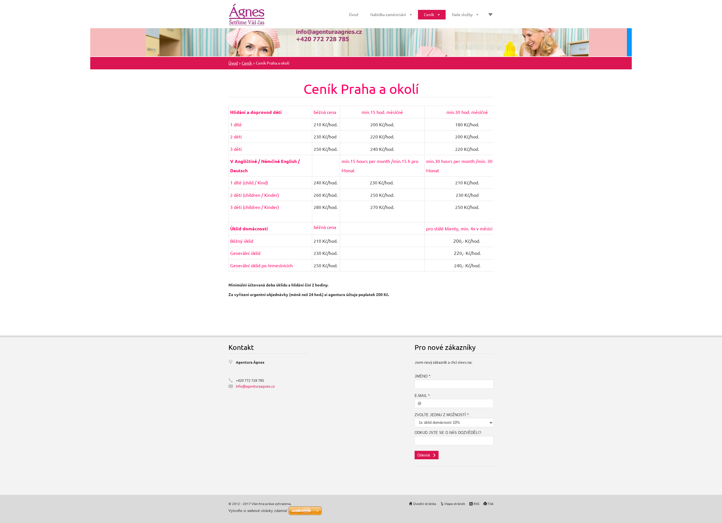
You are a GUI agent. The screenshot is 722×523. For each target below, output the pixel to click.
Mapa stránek (454, 503)
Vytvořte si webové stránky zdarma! (257, 511)
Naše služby (462, 14)
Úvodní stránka (424, 503)
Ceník (429, 14)
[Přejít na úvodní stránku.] (246, 14)
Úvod (353, 14)
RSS (476, 503)
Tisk (491, 503)
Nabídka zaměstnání (388, 14)
